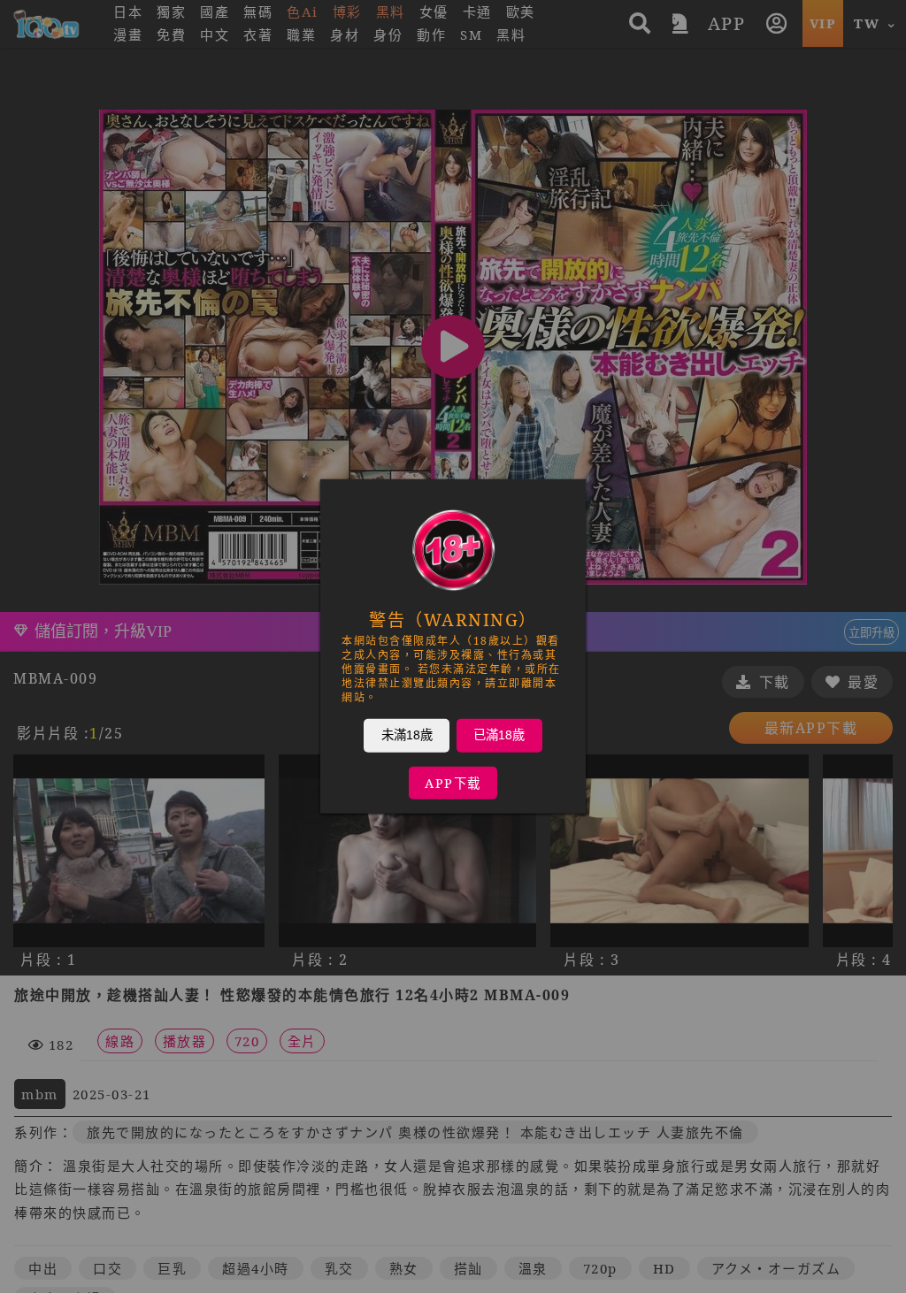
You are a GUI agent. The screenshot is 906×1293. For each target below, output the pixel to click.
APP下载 (453, 783)
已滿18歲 (499, 735)
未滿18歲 (407, 735)
